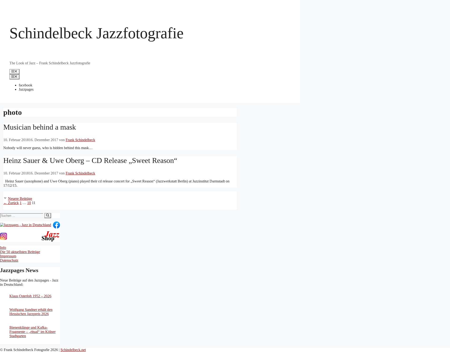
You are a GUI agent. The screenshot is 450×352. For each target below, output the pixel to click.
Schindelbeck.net (73, 350)
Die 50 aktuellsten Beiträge (20, 252)
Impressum (8, 256)
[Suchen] (47, 215)
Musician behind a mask (39, 127)
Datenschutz (9, 260)
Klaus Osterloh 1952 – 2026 (30, 296)
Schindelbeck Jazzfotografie (96, 33)
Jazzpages (26, 89)
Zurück (11, 203)
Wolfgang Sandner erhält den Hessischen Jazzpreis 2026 (30, 312)
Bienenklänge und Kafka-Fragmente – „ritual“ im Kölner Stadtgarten (32, 331)
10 (29, 203)
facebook (25, 85)
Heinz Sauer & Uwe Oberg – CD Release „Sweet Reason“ (90, 160)
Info (3, 248)
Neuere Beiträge (20, 199)
